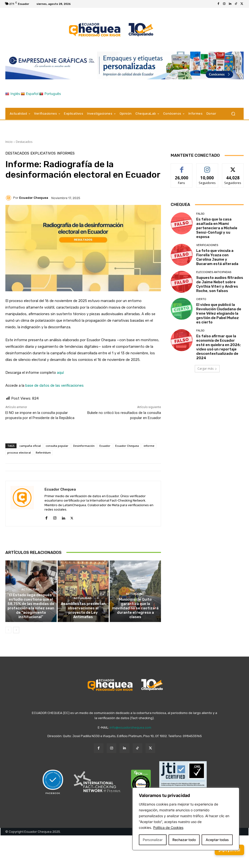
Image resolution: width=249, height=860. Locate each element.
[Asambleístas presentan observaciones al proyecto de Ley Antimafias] (83, 591)
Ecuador (104, 446)
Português (52, 93)
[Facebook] (218, 4)
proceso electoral (19, 452)
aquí (60, 372)
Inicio (9, 142)
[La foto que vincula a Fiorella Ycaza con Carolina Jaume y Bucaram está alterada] (182, 255)
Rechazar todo (184, 840)
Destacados (24, 142)
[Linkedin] (230, 4)
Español (32, 93)
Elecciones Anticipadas (213, 272)
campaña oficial (30, 446)
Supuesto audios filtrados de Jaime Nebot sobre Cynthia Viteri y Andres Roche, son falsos (219, 284)
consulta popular (57, 446)
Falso (200, 213)
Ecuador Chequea (33, 197)
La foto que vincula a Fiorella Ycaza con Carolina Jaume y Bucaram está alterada (217, 257)
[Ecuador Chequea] (9, 198)
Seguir (207, 167)
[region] (185, 818)
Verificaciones (207, 245)
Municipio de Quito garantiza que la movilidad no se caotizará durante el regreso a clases (135, 608)
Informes (66, 153)
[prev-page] (8, 630)
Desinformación (84, 446)
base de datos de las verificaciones (54, 385)
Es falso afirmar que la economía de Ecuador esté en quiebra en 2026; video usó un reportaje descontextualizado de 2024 (218, 347)
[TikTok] (236, 4)
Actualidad (30, 589)
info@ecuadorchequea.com (130, 727)
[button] (233, 113)
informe (149, 446)
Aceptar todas (217, 840)
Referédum (43, 452)
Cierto (201, 299)
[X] (242, 4)
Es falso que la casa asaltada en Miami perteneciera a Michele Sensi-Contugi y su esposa (216, 228)
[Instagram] (224, 4)
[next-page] (16, 630)
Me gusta (181, 167)
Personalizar (152, 840)
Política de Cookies (168, 827)
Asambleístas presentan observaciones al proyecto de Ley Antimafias (83, 610)
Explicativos (43, 153)
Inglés (15, 93)
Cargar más (205, 368)
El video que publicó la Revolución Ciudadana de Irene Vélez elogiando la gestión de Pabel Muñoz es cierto (218, 313)
